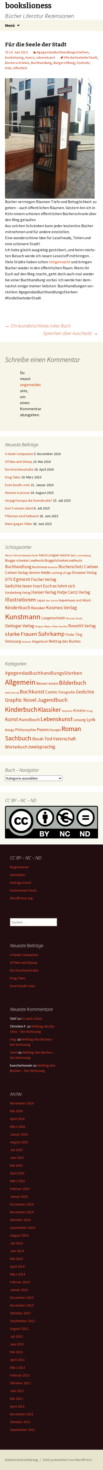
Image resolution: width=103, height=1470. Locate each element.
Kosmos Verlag (61, 607)
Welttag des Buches (65, 641)
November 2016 (22, 1103)
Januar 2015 (19, 1196)
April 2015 (17, 1173)
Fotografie (66, 692)
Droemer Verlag (84, 572)
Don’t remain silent (19, 508)
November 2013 (22, 1305)
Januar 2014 (19, 1289)
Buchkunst (32, 691)
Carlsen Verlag (16, 572)
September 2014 (22, 1227)
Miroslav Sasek (74, 618)
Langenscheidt (53, 618)
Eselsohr (83, 62)
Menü (10, 25)
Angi (13, 1039)
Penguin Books (43, 626)
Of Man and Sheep (18, 461)
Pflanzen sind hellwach (22, 516)
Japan (41, 600)
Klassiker (38, 608)
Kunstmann (22, 616)
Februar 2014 (20, 1282)
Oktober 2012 (20, 1383)
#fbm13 (9, 555)
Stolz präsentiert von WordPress (67, 1459)
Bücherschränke (17, 62)
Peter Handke (60, 626)
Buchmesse (39, 567)
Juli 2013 (16, 1336)
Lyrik (91, 719)
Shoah (38, 739)
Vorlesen (26, 641)
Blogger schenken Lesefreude (24, 560)
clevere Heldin (39, 572)
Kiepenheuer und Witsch (75, 600)
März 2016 (17, 1126)
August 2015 (19, 1142)
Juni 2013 (17, 1344)
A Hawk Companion (19, 454)
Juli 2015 (16, 1150)
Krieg (89, 711)
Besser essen (47, 683)
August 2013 (19, 1328)
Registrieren (19, 867)
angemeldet (30, 384)
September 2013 (22, 1321)
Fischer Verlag (43, 579)
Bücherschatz (70, 566)
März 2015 (17, 1181)
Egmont (21, 579)
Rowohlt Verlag (82, 626)
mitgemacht (59, 261)
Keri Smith (52, 600)
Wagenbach (40, 641)
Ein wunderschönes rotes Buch (38, 325)
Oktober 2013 (20, 1313)
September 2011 (22, 1429)
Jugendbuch (52, 699)
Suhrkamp (51, 634)
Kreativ (79, 710)
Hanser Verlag (43, 592)
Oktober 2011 (20, 1422)
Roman (71, 728)
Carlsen (91, 566)
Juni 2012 (17, 1391)
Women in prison (17, 492)
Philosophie (25, 729)
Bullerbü (53, 567)
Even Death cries (17, 485)
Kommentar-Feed (23, 890)
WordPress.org (21, 898)
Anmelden (17, 875)
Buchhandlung (41, 62)
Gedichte (85, 692)
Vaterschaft (64, 739)
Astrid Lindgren (49, 555)
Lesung (80, 719)
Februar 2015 (20, 1188)
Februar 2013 (20, 1375)
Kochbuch (67, 711)
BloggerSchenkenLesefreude (63, 560)
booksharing (14, 57)
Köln (8, 68)
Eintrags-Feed (20, 882)
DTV (8, 579)
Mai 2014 (16, 1258)
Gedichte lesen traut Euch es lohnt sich (40, 586)
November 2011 (22, 1414)
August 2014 (19, 1235)
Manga (9, 730)
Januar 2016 (19, 1134)
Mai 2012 (16, 1398)
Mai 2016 (16, 1111)
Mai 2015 (16, 1165)
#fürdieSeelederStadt (80, 57)
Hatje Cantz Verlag (73, 592)
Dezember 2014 (22, 1204)
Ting (78, 634)
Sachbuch (18, 738)
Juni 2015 (17, 1157)
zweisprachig (41, 747)
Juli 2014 (16, 1243)
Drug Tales (12, 477)
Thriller (69, 635)
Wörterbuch (16, 747)
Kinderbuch (17, 607)
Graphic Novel (20, 700)
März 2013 (17, 1367)
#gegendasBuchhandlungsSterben (62, 52)
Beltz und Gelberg (81, 555)
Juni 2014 (17, 1251)
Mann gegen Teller (18, 524)
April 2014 (17, 1266)
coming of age (61, 573)
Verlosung (13, 641)
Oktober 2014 (20, 1220)
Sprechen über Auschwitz (70, 333)
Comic (51, 692)
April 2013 (17, 1359)
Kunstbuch (29, 719)
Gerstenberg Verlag (17, 592)
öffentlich (20, 68)
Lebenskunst (45, 57)
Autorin (65, 555)
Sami (13, 1052)
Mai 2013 (16, 1352)
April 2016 (17, 1118)
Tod (48, 739)
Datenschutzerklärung (21, 1459)
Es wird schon (32, 1018)
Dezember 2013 (22, 1297)
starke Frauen (21, 633)
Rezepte (55, 730)
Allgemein (20, 682)
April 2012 (17, 1406)
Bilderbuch (72, 682)
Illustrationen (20, 599)
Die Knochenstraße (19, 469)
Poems (43, 729)
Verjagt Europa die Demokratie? (28, 500)
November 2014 (22, 1212)
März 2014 (17, 1274)
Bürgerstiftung (64, 62)
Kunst (30, 57)
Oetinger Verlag (19, 626)
